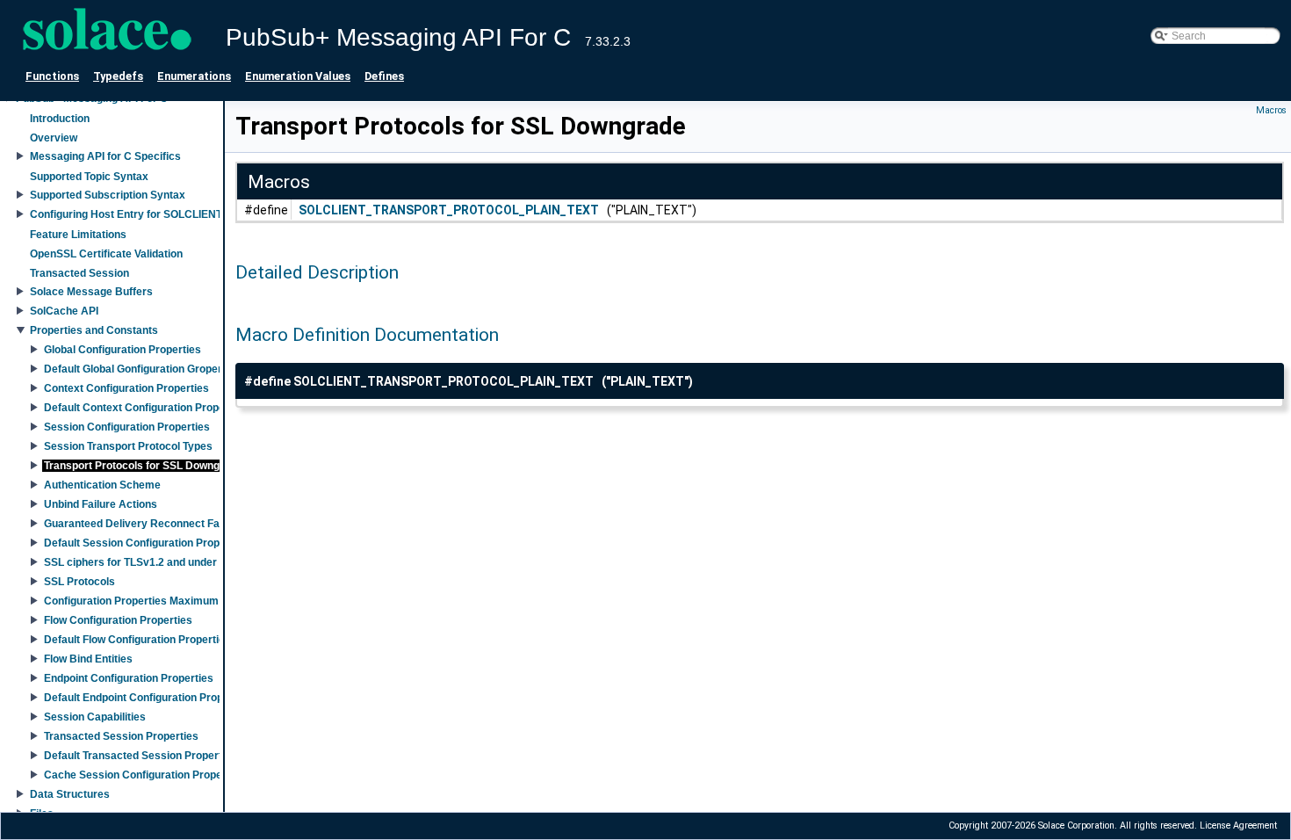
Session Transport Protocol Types (128, 446)
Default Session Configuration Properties (146, 543)
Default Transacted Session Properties (140, 755)
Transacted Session (79, 273)
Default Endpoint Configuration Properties (148, 698)
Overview (53, 138)
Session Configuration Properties (127, 427)
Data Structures (70, 794)
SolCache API (64, 311)
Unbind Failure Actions (100, 504)
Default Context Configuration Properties (146, 408)
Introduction (60, 118)
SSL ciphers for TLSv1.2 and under (130, 562)
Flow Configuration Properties (118, 620)
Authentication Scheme (102, 485)
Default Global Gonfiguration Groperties (142, 369)
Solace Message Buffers (91, 292)
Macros (1271, 110)
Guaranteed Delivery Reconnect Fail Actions (155, 524)
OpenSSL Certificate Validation (106, 254)
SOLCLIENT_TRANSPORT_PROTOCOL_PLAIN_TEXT (449, 210)
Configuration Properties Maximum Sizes (146, 601)
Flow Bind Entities (88, 659)
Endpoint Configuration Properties (128, 678)
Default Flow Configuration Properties (137, 640)
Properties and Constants (94, 330)
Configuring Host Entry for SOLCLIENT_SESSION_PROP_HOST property (211, 214)
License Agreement (1238, 825)
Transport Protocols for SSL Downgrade (143, 466)
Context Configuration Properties (126, 388)
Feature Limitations (78, 234)
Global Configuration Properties (122, 350)
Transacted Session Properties (121, 736)
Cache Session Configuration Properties (144, 775)
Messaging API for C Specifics (105, 156)
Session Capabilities (95, 717)
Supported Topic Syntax (89, 176)
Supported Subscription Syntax (107, 195)
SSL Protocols (79, 582)
